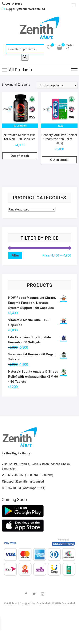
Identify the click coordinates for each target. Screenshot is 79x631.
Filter (15, 255)
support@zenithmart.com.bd (25, 9)
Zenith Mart (11, 603)
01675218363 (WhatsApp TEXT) (24, 488)
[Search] (24, 57)
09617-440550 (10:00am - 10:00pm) (28, 475)
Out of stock (20, 156)
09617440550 (12, 3)
